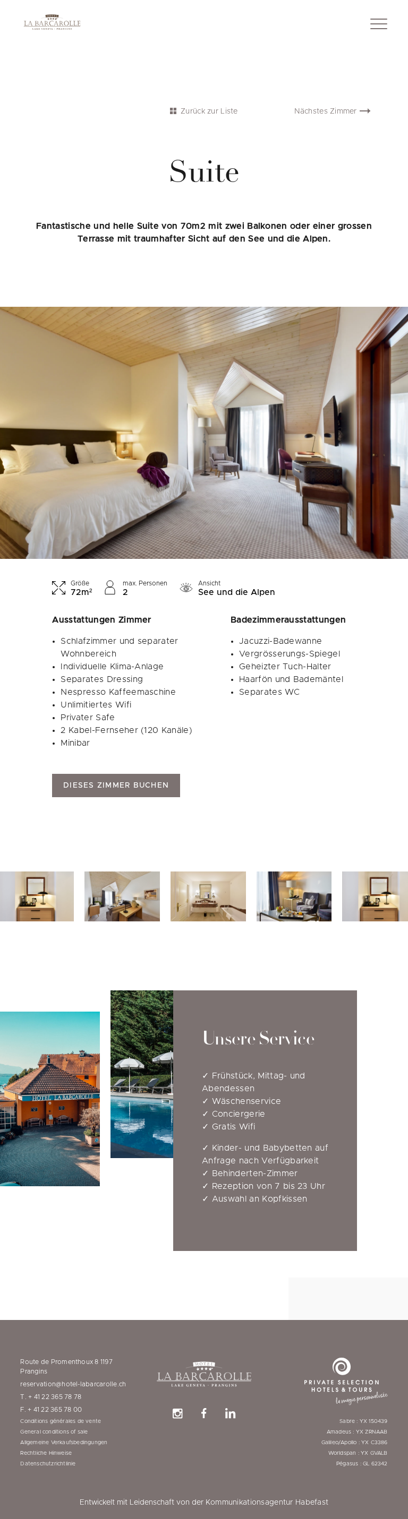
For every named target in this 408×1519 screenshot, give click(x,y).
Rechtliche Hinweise (46, 1453)
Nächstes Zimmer (325, 111)
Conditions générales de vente (60, 1421)
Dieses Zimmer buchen (116, 785)
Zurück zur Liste (209, 111)
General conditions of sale (54, 1432)
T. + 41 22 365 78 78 (50, 1397)
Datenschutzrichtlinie (47, 1463)
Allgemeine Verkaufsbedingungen (63, 1442)
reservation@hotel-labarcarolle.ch (73, 1384)
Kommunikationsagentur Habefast (267, 1502)
